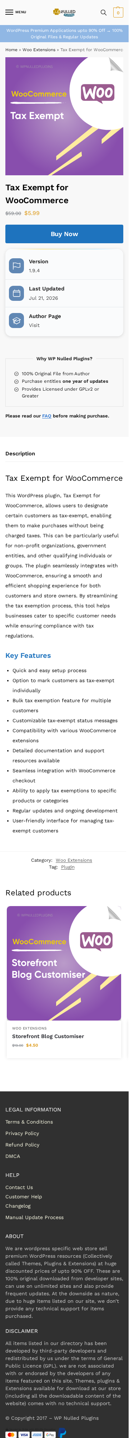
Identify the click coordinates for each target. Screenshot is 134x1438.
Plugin (68, 867)
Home (11, 49)
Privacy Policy (22, 1133)
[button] (117, 13)
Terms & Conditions (29, 1122)
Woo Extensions (39, 49)
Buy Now (64, 234)
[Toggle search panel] (103, 12)
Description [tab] (20, 453)
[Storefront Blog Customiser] (64, 963)
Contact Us (19, 1187)
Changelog (17, 1206)
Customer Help (23, 1196)
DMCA (12, 1156)
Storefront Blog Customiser (48, 1036)
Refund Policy (22, 1145)
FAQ (46, 416)
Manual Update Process (34, 1217)
